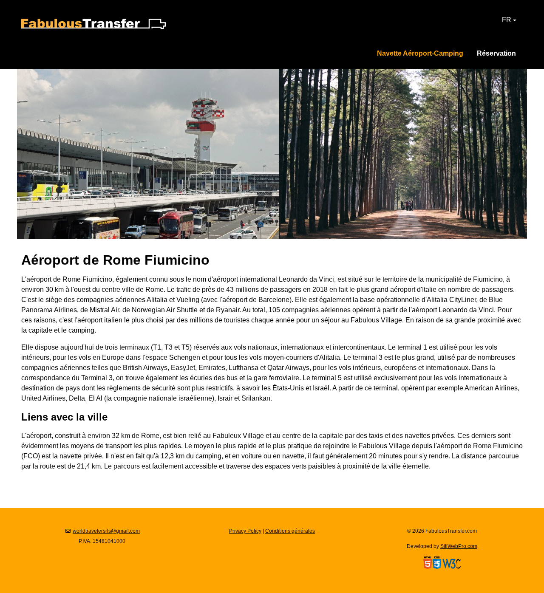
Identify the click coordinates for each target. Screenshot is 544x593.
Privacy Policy (245, 531)
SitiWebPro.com (458, 546)
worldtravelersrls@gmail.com (106, 531)
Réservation (496, 53)
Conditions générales (290, 531)
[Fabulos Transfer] (93, 23)
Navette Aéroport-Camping (420, 53)
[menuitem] (496, 53)
